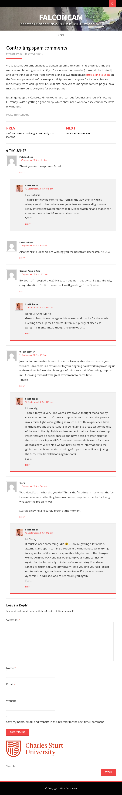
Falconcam (61, 17)
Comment (13, 619)
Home (61, 35)
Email (11, 684)
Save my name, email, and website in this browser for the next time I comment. (55, 722)
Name (11, 668)
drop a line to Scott (98, 74)
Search (10, 766)
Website (11, 701)
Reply (22, 172)
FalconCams (22, 115)
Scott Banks (31, 185)
